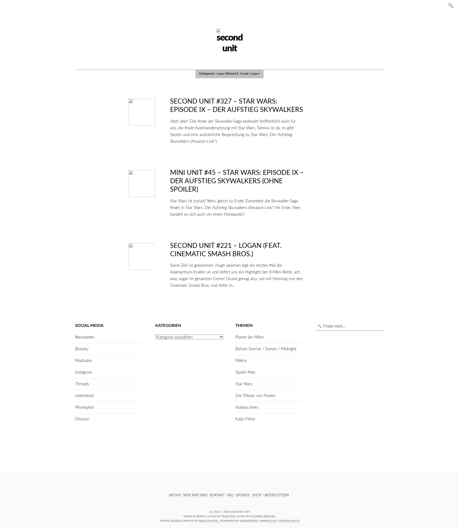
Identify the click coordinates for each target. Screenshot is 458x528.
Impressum (268, 520)
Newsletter (84, 337)
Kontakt (217, 495)
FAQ (230, 495)
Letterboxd (84, 396)
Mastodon (83, 361)
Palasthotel (209, 520)
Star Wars (243, 384)
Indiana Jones (246, 407)
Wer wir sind (195, 495)
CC (211, 511)
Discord (81, 419)
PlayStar (228, 516)
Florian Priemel (263, 516)
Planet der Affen (249, 337)
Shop (256, 495)
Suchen (452, 5)
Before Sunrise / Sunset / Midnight (266, 349)
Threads (82, 384)
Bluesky (82, 349)
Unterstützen (276, 495)
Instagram (83, 372)
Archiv (175, 495)
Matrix (241, 361)
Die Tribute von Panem (255, 396)
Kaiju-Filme (245, 419)
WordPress (249, 520)
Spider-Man (245, 372)
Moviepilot (84, 407)
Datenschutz (289, 520)
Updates (242, 495)
